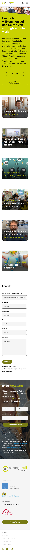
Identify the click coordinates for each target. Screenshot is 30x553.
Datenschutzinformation (9, 539)
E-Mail (4, 328)
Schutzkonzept (6, 545)
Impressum (5, 536)
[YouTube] (7, 549)
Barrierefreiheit (6, 542)
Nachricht (5, 337)
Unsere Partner (15, 522)
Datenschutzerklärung (14, 447)
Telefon (4, 320)
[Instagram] (12, 549)
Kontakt (15, 74)
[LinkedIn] (3, 549)
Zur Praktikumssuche (15, 82)
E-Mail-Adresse (7, 414)
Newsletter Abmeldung (20, 443)
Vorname (5, 302)
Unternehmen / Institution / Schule (12, 293)
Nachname (5, 311)
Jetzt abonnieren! (15, 425)
